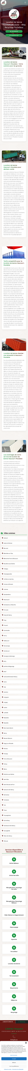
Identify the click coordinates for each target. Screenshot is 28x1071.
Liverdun (6, 692)
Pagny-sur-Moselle (8, 743)
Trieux (5, 810)
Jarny (5, 661)
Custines (6, 589)
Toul (5, 805)
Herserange (7, 646)
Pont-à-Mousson (8, 759)
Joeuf (5, 671)
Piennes (6, 748)
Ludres (5, 707)
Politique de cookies (7, 1069)
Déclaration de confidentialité (17, 1069)
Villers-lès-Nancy (8, 836)
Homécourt (7, 651)
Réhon (5, 769)
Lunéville (6, 712)
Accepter (14, 1058)
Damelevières (7, 594)
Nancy (5, 733)
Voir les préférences (14, 1066)
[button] (26, 1042)
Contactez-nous (14, 35)
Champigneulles (8, 574)
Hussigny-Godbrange (9, 656)
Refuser (14, 1062)
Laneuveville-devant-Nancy (10, 676)
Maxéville (6, 723)
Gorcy (5, 635)
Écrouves (6, 610)
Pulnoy (5, 764)
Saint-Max (6, 779)
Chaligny (6, 569)
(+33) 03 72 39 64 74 (8, 1021)
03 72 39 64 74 (15, 31)
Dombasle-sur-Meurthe (10, 605)
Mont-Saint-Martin (8, 728)
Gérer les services (13, 1055)
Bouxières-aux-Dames (9, 563)
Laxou (5, 682)
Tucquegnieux (7, 815)
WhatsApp (22, 1021)
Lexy (5, 687)
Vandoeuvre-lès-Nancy (9, 825)
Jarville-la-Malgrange (9, 666)
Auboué (6, 538)
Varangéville (7, 830)
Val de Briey (7, 820)
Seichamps (6, 795)
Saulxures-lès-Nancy (9, 789)
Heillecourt (6, 640)
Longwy (6, 702)
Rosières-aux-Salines (9, 774)
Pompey (6, 753)
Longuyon (6, 697)
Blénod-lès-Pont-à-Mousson (11, 558)
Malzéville (6, 718)
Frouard (6, 625)
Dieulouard (6, 599)
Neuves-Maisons (8, 738)
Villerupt (6, 841)
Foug (5, 620)
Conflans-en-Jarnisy (9, 579)
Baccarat (6, 548)
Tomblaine (6, 800)
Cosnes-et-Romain (8, 584)
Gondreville (7, 630)
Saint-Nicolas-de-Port (9, 784)
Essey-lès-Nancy (8, 615)
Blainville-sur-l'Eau (8, 553)
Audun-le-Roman (8, 543)
